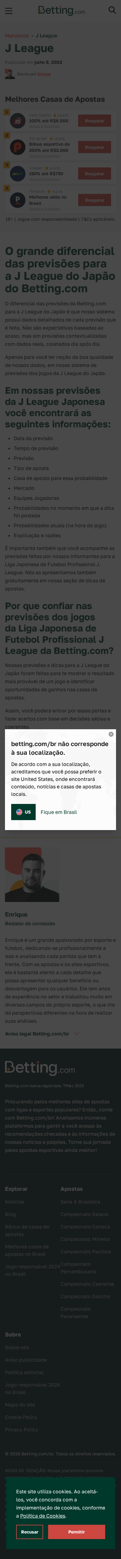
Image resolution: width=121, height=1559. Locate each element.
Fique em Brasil (59, 812)
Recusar (29, 1531)
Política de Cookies (42, 1516)
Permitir (76, 1531)
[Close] (111, 734)
